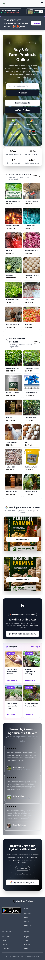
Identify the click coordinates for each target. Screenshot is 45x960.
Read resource (22, 539)
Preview (22, 546)
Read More (11, 680)
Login (26, 936)
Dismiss (36, 23)
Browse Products (22, 103)
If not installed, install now (24, 634)
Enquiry (27, 925)
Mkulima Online (18, 956)
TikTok (4, 944)
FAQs (26, 917)
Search (24, 93)
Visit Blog (34, 647)
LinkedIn (5, 948)
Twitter (5, 940)
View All (35, 176)
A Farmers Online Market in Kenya (31, 705)
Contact (27, 913)
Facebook (6, 936)
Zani (26, 940)
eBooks (27, 948)
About (26, 921)
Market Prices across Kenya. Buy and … (12, 671)
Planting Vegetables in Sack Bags (30, 671)
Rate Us (27, 944)
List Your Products (22, 110)
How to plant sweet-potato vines (12, 706)
